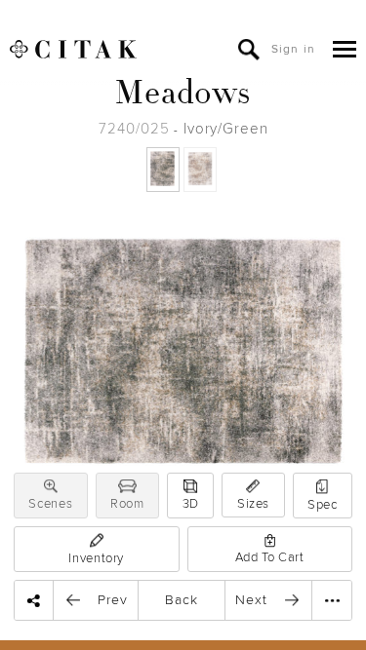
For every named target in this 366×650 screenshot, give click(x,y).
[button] (51, 486)
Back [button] (181, 600)
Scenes (50, 504)
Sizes (253, 504)
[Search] (249, 49)
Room (127, 504)
